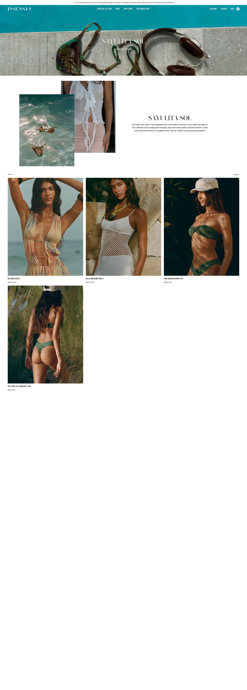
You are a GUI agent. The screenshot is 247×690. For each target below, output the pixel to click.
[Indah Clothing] (19, 8)
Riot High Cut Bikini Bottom (19, 386)
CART (234, 10)
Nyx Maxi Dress (14, 279)
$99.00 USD (167, 282)
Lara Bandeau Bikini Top (173, 279)
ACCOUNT (213, 10)
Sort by (10, 174)
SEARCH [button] (224, 10)
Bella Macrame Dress (95, 279)
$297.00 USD (90, 282)
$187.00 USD (12, 282)
